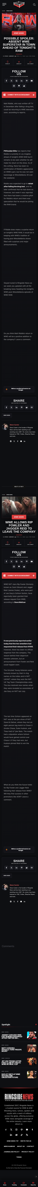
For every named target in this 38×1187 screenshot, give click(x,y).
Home (3, 10)
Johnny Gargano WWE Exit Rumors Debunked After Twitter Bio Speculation (12, 1036)
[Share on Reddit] (27, 407)
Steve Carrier (9, 56)
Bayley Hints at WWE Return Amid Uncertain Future (11, 1076)
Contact (30, 1146)
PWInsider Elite (10, 151)
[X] (11, 81)
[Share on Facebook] (6, 407)
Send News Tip (12, 1141)
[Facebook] (6, 81)
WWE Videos (6, 1058)
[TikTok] (21, 1134)
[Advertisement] (19, 265)
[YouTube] (32, 81)
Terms (19, 1157)
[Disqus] (19, 978)
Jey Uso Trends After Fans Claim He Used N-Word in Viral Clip (11, 1062)
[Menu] (4, 4)
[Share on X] (11, 407)
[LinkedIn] (22, 81)
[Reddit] (24, 86)
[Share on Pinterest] (22, 407)
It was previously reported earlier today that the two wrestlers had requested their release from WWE (18, 644)
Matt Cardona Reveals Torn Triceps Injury (12, 1049)
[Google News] (16, 81)
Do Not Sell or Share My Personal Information (19, 1168)
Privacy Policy (28, 1151)
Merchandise (9, 1146)
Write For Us (25, 1141)
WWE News (9, 10)
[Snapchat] (19, 86)
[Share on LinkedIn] (16, 407)
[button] (34, 4)
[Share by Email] (32, 407)
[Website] (11, 441)
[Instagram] (14, 86)
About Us (21, 1146)
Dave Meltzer (20, 602)
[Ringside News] (19, 5)
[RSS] (27, 1134)
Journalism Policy (12, 1151)
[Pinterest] (27, 81)
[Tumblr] (32, 1129)
